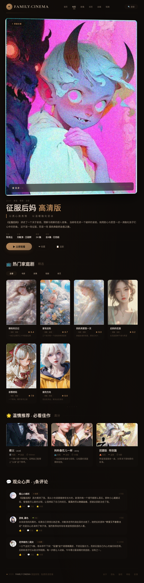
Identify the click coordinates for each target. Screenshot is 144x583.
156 (22, 506)
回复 (30, 506)
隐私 (113, 574)
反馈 (136, 574)
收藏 (39, 506)
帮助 (128, 574)
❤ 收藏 (42, 246)
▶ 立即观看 (19, 246)
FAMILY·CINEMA (28, 6)
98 (21, 530)
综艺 (91, 7)
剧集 (83, 7)
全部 (11, 274)
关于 (105, 574)
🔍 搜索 (131, 7)
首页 (66, 7)
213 (22, 554)
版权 (120, 574)
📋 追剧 (60, 246)
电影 (74, 7)
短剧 (108, 7)
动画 (99, 7)
